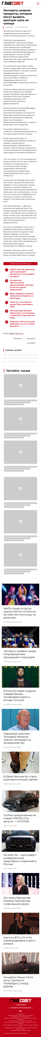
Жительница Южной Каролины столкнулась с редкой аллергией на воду (22, 314)
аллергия (18, 339)
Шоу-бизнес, (8, 622)
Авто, (5, 825)
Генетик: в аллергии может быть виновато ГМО (21, 304)
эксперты (31, 343)
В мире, (6, 948)
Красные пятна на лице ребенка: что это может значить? (22, 323)
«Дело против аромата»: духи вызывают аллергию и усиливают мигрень (22, 273)
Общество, (7, 661)
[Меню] (37, 3)
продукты (31, 339)
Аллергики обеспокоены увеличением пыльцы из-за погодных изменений (21, 285)
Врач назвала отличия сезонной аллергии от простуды (22, 295)
